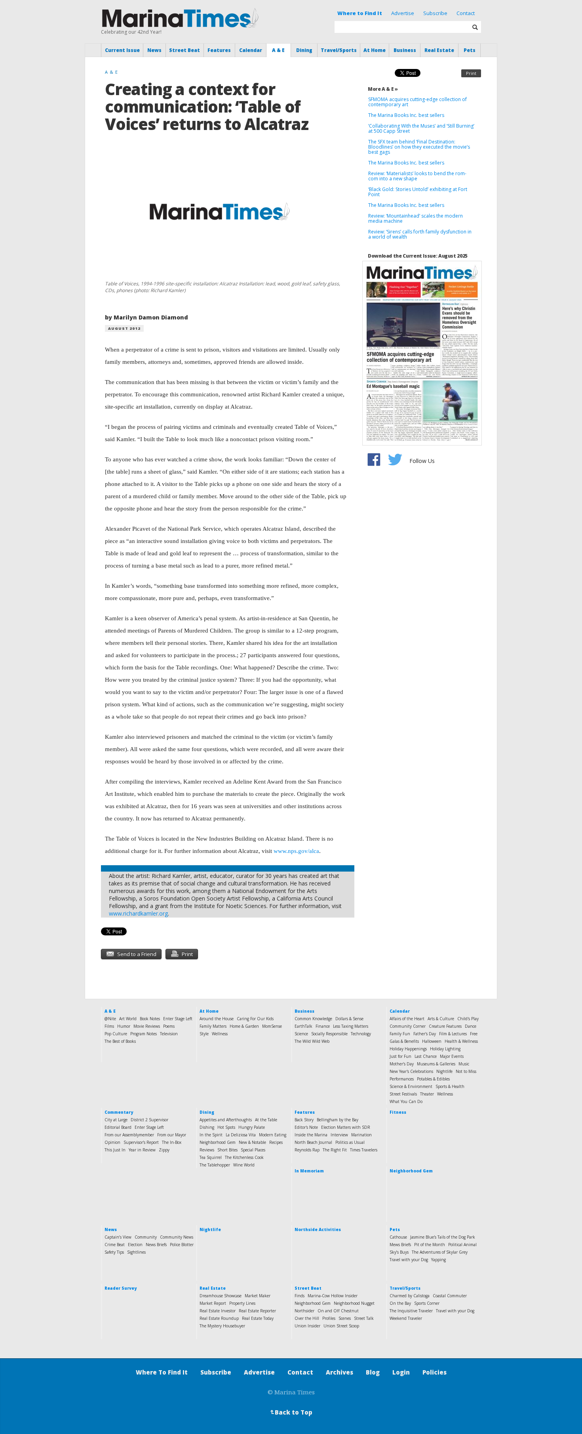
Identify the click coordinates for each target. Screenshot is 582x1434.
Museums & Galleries (436, 1064)
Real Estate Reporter (257, 1311)
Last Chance (426, 1056)
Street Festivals (403, 1094)
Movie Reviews (146, 1026)
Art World (128, 1018)
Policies (434, 1372)
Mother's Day (402, 1064)
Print (471, 73)
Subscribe (435, 13)
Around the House (217, 1018)
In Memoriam (309, 1171)
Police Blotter (182, 1244)
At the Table (266, 1119)
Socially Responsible (329, 1033)
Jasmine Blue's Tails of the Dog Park (442, 1237)
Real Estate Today (258, 1318)
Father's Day (424, 1033)
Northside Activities (318, 1229)
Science (301, 1033)
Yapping (438, 1259)
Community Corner (408, 1026)
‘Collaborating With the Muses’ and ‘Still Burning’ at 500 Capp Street (421, 128)
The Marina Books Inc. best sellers (406, 115)
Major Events (452, 1056)
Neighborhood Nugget (354, 1303)
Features (219, 50)
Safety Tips (114, 1252)
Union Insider (307, 1326)
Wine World (244, 1165)
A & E (278, 50)
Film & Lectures (453, 1033)
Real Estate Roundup (219, 1318)
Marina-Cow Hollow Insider (333, 1295)
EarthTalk (303, 1026)
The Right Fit (335, 1150)
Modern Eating (272, 1135)
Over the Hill (307, 1318)
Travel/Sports (339, 50)
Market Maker (257, 1295)
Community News (176, 1237)
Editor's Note (306, 1127)
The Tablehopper (215, 1165)
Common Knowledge (313, 1018)
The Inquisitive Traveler (411, 1311)
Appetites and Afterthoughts (226, 1119)
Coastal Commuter (450, 1295)
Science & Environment (411, 1086)
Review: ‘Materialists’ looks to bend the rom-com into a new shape (417, 176)
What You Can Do (406, 1101)
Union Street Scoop (341, 1326)
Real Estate (439, 50)
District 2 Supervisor (149, 1119)
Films (109, 1026)
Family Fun (400, 1033)
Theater (427, 1094)
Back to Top (290, 1412)
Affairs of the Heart (407, 1018)
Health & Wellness (461, 1041)
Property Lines (242, 1303)
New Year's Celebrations (411, 1071)
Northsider (304, 1311)
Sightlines (136, 1252)
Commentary (119, 1112)
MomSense (272, 1026)
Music (463, 1064)
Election (135, 1244)
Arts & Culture (441, 1018)
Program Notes (143, 1033)
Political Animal (462, 1244)
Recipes (276, 1142)
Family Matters (213, 1026)
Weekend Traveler (406, 1318)
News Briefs (156, 1244)
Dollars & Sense (349, 1018)
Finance (323, 1026)
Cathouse (398, 1237)
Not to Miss (466, 1071)
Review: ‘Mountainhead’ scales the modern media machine (415, 218)
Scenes (345, 1318)
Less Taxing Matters (350, 1026)
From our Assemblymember (129, 1135)
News (154, 50)
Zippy (164, 1150)
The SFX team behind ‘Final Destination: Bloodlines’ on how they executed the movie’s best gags (419, 147)
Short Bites (227, 1150)
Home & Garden (244, 1026)
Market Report (213, 1303)
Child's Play (468, 1018)
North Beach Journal (313, 1142)
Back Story (304, 1119)
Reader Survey (121, 1288)
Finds (299, 1295)
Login (401, 1372)
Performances (402, 1079)
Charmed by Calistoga (410, 1295)
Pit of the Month (429, 1244)
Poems (169, 1026)
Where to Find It (359, 13)
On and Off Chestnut (338, 1311)
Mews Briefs (400, 1244)
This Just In (115, 1150)
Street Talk (364, 1318)
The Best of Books (120, 1041)
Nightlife (444, 1071)
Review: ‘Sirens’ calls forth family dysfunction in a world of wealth (420, 234)
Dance (470, 1026)
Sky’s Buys (399, 1252)
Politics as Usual (350, 1142)
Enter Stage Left (177, 1018)
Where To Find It (162, 1372)
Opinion (112, 1142)
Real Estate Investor (218, 1311)
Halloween (431, 1041)
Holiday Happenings (408, 1049)
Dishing (207, 1127)
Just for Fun (400, 1056)
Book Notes (150, 1018)
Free (473, 1033)
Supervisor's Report (141, 1142)
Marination (361, 1135)
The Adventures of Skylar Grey (440, 1252)
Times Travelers (363, 1150)
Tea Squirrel (211, 1157)
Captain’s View (118, 1237)
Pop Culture (116, 1033)
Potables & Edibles (433, 1079)
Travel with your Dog (409, 1259)
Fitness (398, 1112)
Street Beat (184, 50)
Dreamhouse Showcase (221, 1295)
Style (204, 1033)
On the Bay (400, 1303)
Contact (465, 13)
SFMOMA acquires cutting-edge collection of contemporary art (417, 102)
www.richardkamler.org (138, 913)
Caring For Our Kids (255, 1018)
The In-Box (171, 1142)
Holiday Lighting (445, 1049)
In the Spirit (211, 1135)
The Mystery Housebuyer (222, 1326)
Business (405, 50)
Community (146, 1237)
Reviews (207, 1150)
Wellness (220, 1033)
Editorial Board (118, 1127)
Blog (373, 1372)
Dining (304, 50)
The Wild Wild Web (312, 1041)
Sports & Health (450, 1086)
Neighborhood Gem (218, 1142)
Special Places (253, 1150)
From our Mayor (171, 1135)
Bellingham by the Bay (337, 1119)
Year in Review (142, 1150)
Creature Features (445, 1026)
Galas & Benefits (404, 1041)
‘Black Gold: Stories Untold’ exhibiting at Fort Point (417, 192)
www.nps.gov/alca (296, 851)
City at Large (116, 1119)
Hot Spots (226, 1127)
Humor (123, 1026)
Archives (339, 1372)
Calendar (250, 50)
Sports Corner (426, 1303)
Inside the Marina (311, 1135)
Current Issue (122, 50)
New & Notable (252, 1142)
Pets (469, 50)
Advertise (402, 13)
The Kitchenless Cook (244, 1157)
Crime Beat (115, 1244)
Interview (339, 1135)
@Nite (110, 1018)
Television (169, 1033)
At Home (374, 50)
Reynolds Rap (307, 1150)
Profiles (328, 1318)
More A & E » (383, 89)
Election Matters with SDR (345, 1127)
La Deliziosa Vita (241, 1135)
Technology (361, 1033)
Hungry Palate (251, 1127)
